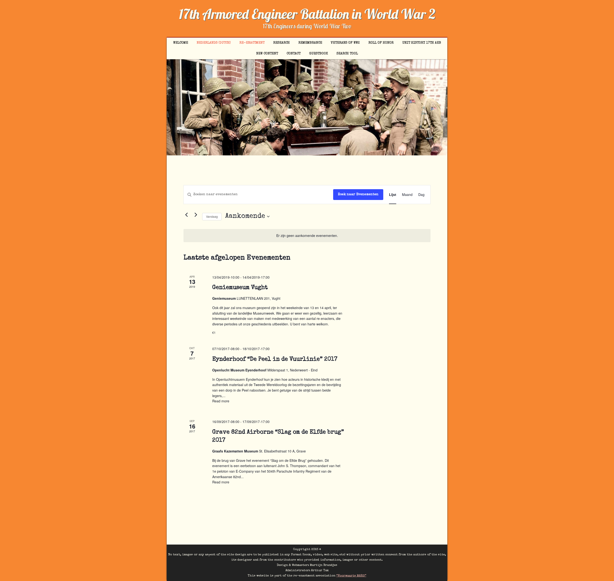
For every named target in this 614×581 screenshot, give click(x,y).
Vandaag (212, 216)
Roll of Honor (381, 43)
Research (281, 43)
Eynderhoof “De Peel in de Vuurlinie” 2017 (274, 359)
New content (267, 53)
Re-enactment (252, 43)
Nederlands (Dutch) (214, 43)
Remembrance (310, 43)
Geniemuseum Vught (240, 288)
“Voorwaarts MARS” (351, 575)
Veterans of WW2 (345, 43)
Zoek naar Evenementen (358, 194)
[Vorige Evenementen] (186, 215)
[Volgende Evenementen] (196, 215)
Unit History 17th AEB (421, 43)
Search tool (347, 53)
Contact (294, 53)
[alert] (307, 235)
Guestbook (318, 53)
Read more (220, 401)
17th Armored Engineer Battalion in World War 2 (307, 14)
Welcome (180, 43)
